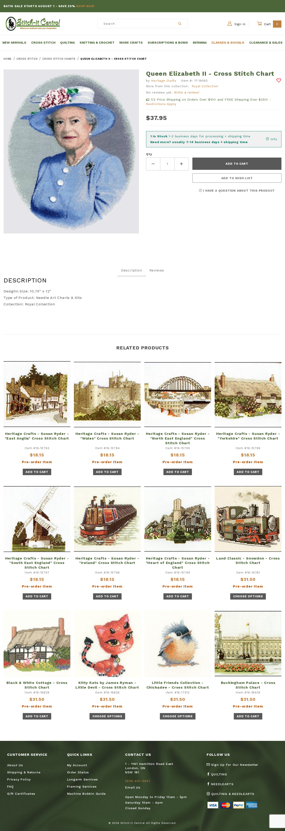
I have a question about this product (238, 190)
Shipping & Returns (23, 772)
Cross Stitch (43, 42)
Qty (149, 154)
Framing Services (82, 786)
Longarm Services (82, 779)
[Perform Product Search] (179, 23)
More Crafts (131, 42)
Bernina (200, 42)
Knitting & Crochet (97, 42)
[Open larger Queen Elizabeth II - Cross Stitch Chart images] (71, 155)
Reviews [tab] (156, 270)
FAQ (10, 786)
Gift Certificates (21, 793)
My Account (77, 765)
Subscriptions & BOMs (168, 42)
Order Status (78, 772)
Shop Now (85, 6)
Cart (270, 24)
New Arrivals (14, 42)
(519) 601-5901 (137, 781)
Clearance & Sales (266, 42)
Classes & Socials (227, 42)
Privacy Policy (19, 779)
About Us (15, 765)
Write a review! (187, 92)
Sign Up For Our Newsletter (234, 764)
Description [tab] (131, 270)
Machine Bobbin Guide (86, 793)
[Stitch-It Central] (33, 23)
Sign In (239, 24)
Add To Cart (37, 472)
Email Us (132, 787)
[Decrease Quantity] (153, 164)
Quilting (67, 42)
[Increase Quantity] (182, 164)
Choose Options (248, 596)
